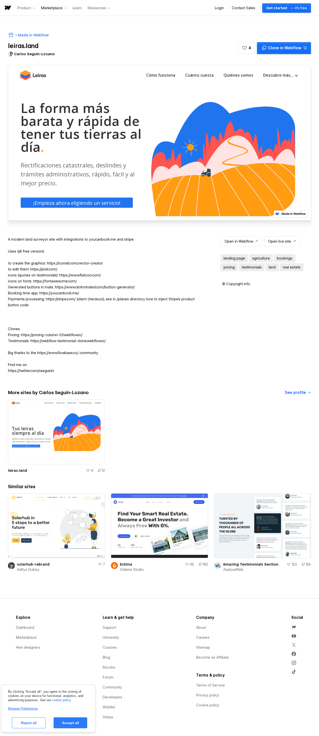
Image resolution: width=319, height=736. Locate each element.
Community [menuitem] (112, 687)
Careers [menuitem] (203, 637)
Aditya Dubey (28, 570)
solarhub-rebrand (33, 564)
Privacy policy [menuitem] (207, 695)
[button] (26, 8)
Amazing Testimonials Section (250, 564)
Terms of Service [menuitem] (210, 685)
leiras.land (17, 471)
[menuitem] (293, 627)
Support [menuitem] (109, 628)
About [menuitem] (201, 628)
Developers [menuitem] (112, 697)
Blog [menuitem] (106, 657)
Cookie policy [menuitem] (207, 705)
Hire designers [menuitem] (28, 647)
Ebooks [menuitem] (109, 667)
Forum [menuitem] (108, 677)
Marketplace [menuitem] (26, 637)
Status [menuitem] (108, 717)
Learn (77, 8)
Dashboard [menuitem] (25, 628)
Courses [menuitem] (110, 647)
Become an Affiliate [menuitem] (212, 657)
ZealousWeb (233, 570)
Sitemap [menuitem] (203, 647)
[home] (7, 8)
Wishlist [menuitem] (109, 707)
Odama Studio (132, 570)
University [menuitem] (111, 637)
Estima (126, 564)
